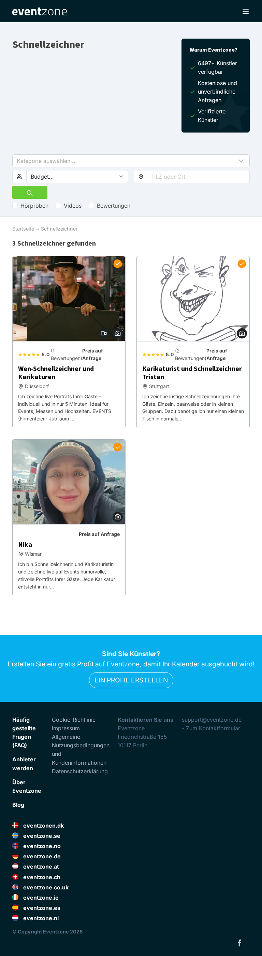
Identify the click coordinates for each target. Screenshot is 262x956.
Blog (18, 804)
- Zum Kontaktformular (211, 728)
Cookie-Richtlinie (74, 719)
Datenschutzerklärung (80, 771)
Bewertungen (113, 205)
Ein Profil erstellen (131, 680)
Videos (73, 205)
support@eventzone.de (212, 719)
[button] (131, 160)
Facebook (239, 943)
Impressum (66, 728)
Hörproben (34, 205)
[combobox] (199, 176)
